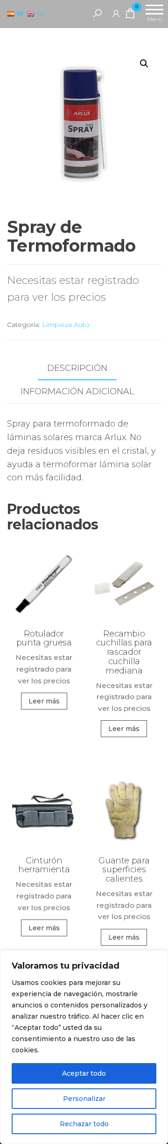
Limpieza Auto (66, 324)
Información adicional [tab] (77, 391)
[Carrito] (130, 15)
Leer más (44, 701)
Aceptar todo (84, 1073)
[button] (144, 63)
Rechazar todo (84, 1124)
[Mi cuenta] (116, 13)
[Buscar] (97, 13)
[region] (84, 1047)
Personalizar (84, 1098)
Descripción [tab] (77, 368)
